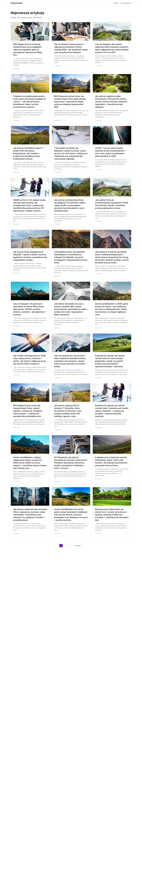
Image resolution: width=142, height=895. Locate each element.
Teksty (115, 3)
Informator (17, 3)
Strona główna (126, 3)
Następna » (77, 545)
